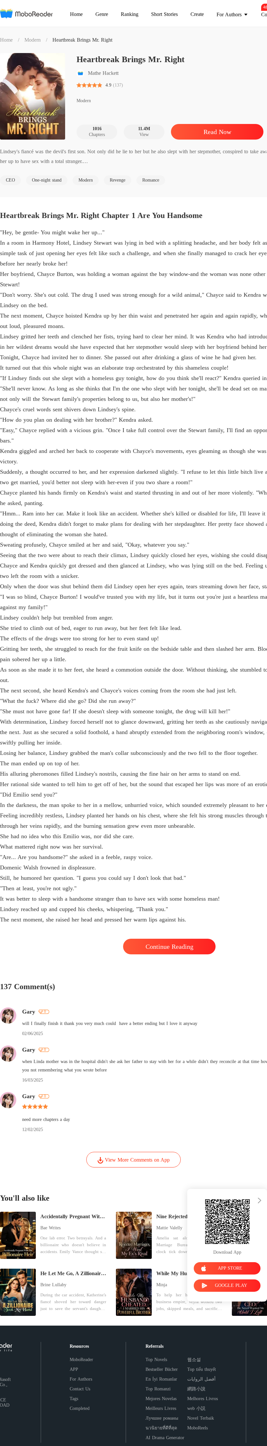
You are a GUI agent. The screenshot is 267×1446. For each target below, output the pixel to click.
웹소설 (194, 1359)
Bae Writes (50, 1227)
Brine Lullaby (53, 1284)
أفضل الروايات (201, 1379)
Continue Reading (169, 946)
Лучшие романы (162, 1418)
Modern (32, 40)
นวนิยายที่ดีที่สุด (161, 1428)
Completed (80, 1408)
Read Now (217, 131)
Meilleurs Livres (161, 1408)
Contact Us (80, 1388)
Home (6, 40)
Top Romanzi (158, 1388)
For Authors (81, 1379)
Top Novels (156, 1359)
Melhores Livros (202, 1398)
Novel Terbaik (200, 1418)
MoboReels (197, 1428)
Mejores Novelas (161, 1398)
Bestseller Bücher (162, 1369)
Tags (74, 1398)
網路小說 (196, 1388)
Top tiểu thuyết (201, 1369)
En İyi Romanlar (161, 1379)
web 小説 (196, 1408)
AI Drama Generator (165, 1437)
